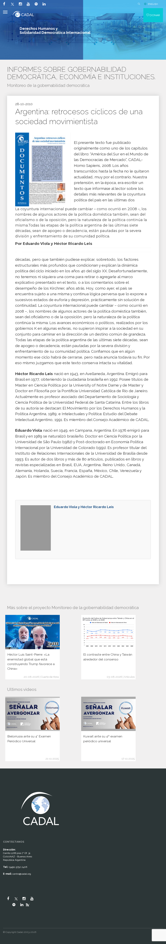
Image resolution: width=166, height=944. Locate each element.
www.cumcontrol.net (8, 787)
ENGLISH (153, 4)
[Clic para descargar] (41, 169)
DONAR (154, 15)
